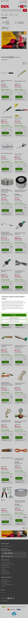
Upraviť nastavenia (14, 318)
